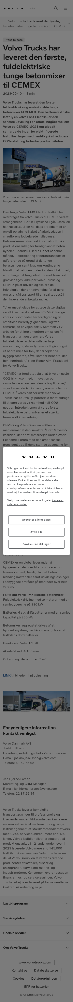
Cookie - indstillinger (36, 544)
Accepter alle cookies (36, 519)
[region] (36, 501)
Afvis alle (36, 531)
